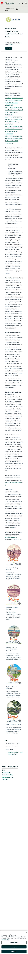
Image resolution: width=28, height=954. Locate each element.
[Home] (7, 3)
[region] (14, 942)
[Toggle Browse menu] (22, 9)
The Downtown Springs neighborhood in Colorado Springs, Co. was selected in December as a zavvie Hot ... (13, 656)
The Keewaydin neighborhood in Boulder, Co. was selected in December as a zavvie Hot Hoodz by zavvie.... (13, 576)
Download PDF (6, 772)
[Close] (26, 932)
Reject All (14, 947)
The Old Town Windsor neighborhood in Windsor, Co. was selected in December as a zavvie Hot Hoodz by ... (13, 694)
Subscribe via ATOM (7, 777)
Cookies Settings (14, 942)
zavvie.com (12, 527)
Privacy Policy (5, 939)
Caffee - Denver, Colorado (13, 724)
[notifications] (22, 3)
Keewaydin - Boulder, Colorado (12, 568)
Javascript (5, 779)
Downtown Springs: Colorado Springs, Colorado (11, 649)
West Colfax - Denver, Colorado (12, 608)
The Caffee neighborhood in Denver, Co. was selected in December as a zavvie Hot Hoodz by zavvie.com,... (13, 730)
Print (3, 770)
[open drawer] (25, 3)
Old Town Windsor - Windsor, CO (11, 687)
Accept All (14, 951)
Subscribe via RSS (7, 775)
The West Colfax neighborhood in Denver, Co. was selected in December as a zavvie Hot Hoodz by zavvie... (13, 616)
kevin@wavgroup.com (11, 537)
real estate (15, 746)
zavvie (11, 44)
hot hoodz (8, 746)
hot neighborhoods (10, 743)
